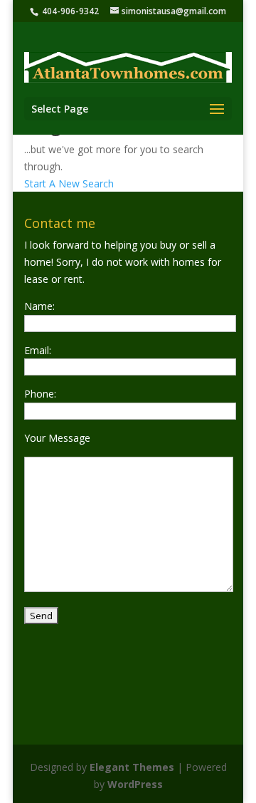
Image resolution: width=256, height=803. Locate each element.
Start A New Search (69, 183)
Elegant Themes (132, 767)
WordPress (135, 784)
